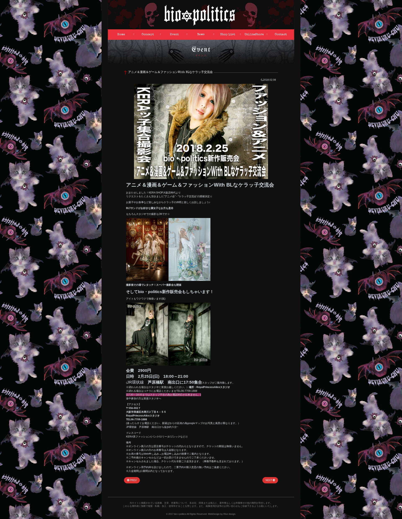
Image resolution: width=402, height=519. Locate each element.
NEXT (269, 480)
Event (174, 34)
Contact (281, 34)
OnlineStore (254, 34)
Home (121, 34)
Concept (148, 34)
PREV (133, 480)
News (201, 34)
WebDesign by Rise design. (222, 514)
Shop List (227, 34)
